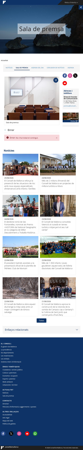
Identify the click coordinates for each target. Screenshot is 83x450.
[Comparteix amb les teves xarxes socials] (81, 7)
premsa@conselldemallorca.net (71, 106)
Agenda (71, 68)
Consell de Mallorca (7, 448)
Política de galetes (9, 424)
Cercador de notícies (55, 68)
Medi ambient (8, 382)
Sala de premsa (22, 68)
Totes (41, 320)
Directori (6, 404)
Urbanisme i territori (10, 385)
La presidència (6, 350)
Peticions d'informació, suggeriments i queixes (19, 407)
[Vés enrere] (5, 130)
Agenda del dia (37, 68)
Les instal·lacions (7, 356)
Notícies (9, 68)
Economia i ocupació (10, 376)
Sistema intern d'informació (11, 362)
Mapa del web (8, 421)
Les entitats (5, 359)
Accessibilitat (7, 415)
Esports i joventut (9, 379)
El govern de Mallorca (9, 347)
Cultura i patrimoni (9, 373)
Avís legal (6, 418)
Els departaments (7, 353)
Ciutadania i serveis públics (13, 370)
